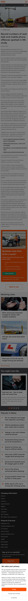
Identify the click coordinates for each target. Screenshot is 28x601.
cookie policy (21, 584)
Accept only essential (14, 593)
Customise (14, 597)
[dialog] (14, 582)
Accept (14, 589)
